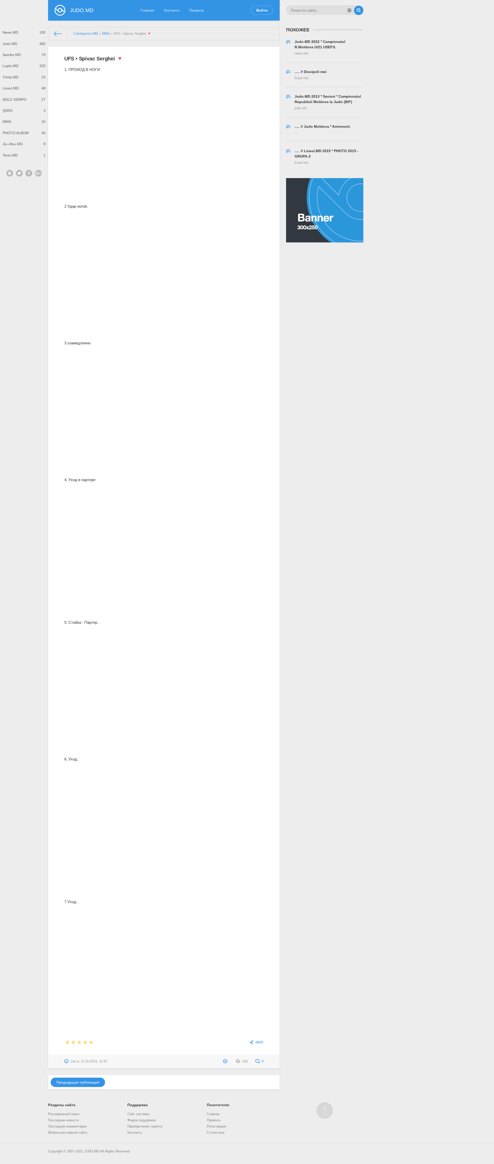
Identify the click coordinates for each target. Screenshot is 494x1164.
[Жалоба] (225, 1061)
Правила (196, 10)
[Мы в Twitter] (19, 173)
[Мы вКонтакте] (9, 173)
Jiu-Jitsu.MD (24, 144)
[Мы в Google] (38, 173)
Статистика (215, 1132)
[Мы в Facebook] (28, 173)
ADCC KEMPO (24, 99)
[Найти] (358, 10)
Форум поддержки (141, 1120)
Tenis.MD (24, 155)
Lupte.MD (24, 66)
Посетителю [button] (218, 1105)
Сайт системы (138, 1114)
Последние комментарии (67, 1126)
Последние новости (63, 1120)
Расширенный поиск (64, 1114)
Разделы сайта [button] (61, 1105)
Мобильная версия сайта (67, 1132)
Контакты (171, 10)
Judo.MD (24, 44)
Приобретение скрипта (144, 1126)
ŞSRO (24, 110)
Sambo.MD (24, 55)
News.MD (24, 32)
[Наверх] (324, 1110)
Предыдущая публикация (77, 1082)
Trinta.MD (24, 77)
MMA (24, 122)
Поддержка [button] (137, 1105)
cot (73, 1061)
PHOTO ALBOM (24, 133)
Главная (147, 10)
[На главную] (57, 33)
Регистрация (216, 1126)
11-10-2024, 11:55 (94, 1061)
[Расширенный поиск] (349, 10)
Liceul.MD (24, 88)
